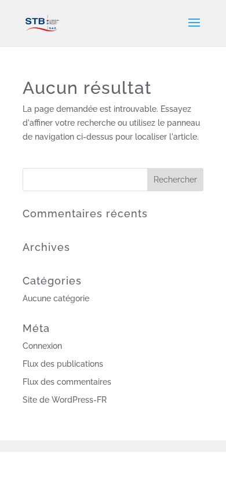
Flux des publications (63, 363)
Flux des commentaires (67, 381)
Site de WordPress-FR (65, 399)
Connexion (42, 346)
